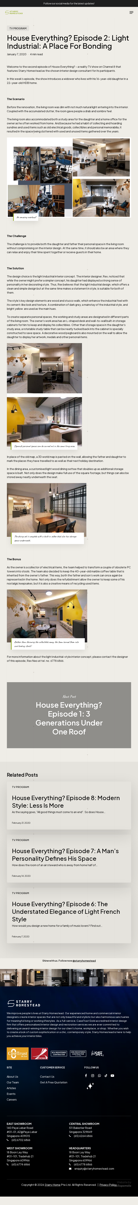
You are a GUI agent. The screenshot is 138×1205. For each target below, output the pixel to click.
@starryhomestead (84, 960)
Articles (11, 1088)
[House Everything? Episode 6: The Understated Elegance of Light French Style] (69, 915)
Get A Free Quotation (53, 1082)
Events (11, 1094)
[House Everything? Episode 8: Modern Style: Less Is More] (69, 806)
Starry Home (52, 1184)
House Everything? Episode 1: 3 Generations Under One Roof (69, 715)
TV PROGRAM (17, 28)
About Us (12, 1076)
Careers (12, 1099)
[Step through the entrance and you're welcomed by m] (95, 977)
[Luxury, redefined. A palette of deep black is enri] (60, 977)
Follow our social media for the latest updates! (69, 3)
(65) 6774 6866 (21, 1164)
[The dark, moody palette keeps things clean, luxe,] (77, 977)
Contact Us (47, 1076)
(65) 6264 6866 (83, 1136)
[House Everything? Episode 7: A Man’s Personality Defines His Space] (69, 859)
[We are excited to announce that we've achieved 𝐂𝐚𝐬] (43, 977)
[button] (131, 12)
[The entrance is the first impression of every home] (25, 977)
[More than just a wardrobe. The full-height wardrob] (112, 977)
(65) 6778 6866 (83, 1164)
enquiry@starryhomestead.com (94, 1168)
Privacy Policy (108, 1184)
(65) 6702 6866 (20, 1140)
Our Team (13, 1082)
